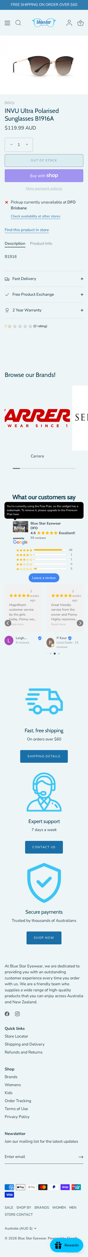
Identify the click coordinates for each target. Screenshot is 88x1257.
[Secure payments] (44, 883)
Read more (16, 624)
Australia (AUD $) (19, 1228)
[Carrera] (37, 418)
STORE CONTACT (19, 1214)
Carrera (37, 456)
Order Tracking (18, 1101)
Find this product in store (27, 230)
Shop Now (44, 938)
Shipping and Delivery (25, 1044)
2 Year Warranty (26, 310)
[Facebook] (7, 1013)
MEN (73, 1207)
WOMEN (59, 1207)
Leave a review (44, 577)
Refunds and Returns (23, 1052)
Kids (8, 1093)
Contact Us (44, 847)
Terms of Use (16, 1108)
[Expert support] (44, 792)
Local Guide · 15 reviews (67, 644)
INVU (9, 103)
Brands (11, 1077)
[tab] (17, 244)
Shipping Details (44, 756)
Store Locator (16, 1036)
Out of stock (44, 160)
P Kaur (62, 638)
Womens (13, 1085)
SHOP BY (23, 1207)
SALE (9, 1207)
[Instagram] (17, 1013)
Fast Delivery (23, 278)
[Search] (18, 23)
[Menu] (7, 23)
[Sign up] (81, 1157)
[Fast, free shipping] (44, 701)
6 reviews (22, 642)
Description (15, 243)
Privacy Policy (17, 1116)
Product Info (41, 243)
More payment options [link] (44, 188)
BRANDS (41, 1207)
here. (16, 514)
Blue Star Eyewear (32, 1238)
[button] (7, 623)
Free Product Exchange (32, 294)
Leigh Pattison (22, 638)
